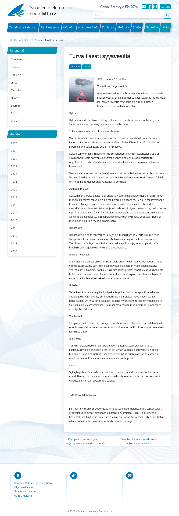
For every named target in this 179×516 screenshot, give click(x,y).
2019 (14, 197)
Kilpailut (69, 27)
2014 (14, 236)
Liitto (165, 27)
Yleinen (38, 40)
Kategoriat (17, 50)
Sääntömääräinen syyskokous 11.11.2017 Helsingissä (139, 441)
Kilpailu (15, 67)
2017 (14, 212)
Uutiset (27, 40)
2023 (14, 166)
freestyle (16, 59)
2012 (14, 251)
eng (168, 6)
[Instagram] (155, 6)
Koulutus (107, 27)
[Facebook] (149, 6)
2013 (14, 243)
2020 (14, 189)
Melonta (123, 27)
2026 (14, 143)
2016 (14, 220)
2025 (14, 151)
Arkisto (15, 134)
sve (162, 6)
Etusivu (17, 40)
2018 (14, 205)
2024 (14, 159)
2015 (14, 228)
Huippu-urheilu (88, 27)
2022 (14, 174)
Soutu (137, 27)
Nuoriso (15, 98)
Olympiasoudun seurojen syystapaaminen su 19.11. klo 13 (85, 441)
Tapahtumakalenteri (23, 27)
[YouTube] (144, 6)
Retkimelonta (50, 27)
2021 (14, 182)
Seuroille (152, 27)
